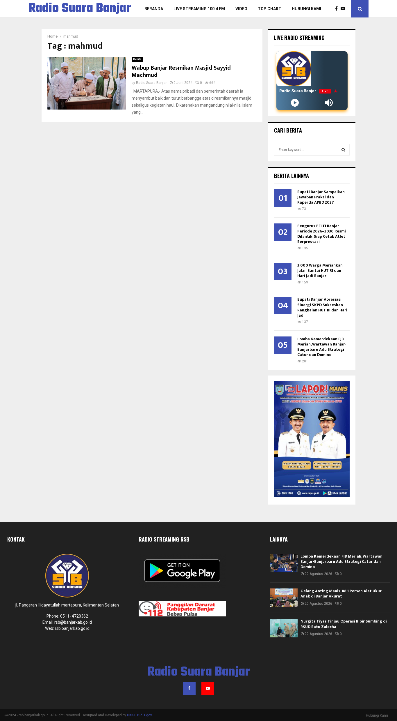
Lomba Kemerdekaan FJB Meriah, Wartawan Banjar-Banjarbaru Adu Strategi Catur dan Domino (321, 347)
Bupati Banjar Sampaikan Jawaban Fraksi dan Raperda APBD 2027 (321, 197)
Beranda (153, 8)
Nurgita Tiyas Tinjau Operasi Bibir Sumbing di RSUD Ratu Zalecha (344, 624)
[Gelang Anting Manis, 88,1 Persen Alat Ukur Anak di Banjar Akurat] (284, 597)
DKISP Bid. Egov (139, 715)
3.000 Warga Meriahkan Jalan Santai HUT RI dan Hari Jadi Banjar (320, 270)
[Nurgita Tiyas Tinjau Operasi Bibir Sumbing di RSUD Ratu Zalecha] (284, 628)
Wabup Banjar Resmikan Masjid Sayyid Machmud (181, 71)
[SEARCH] (343, 150)
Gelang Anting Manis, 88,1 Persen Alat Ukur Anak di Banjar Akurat (341, 594)
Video (241, 8)
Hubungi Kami (306, 8)
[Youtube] (344, 8)
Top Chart (269, 8)
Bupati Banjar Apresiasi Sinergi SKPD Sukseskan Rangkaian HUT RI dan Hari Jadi (322, 307)
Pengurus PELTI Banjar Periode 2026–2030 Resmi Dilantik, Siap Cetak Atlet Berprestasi (321, 234)
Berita (137, 59)
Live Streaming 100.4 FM (199, 8)
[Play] (295, 102)
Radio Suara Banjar (79, 8)
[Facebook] (338, 8)
